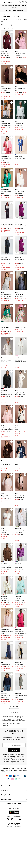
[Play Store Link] (14, 812)
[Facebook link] (16, 819)
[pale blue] (15, 594)
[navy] (3, 561)
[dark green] (17, 561)
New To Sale (6, 19)
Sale (6, 14)
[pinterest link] (12, 819)
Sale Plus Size (17, 19)
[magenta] (15, 561)
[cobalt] (15, 154)
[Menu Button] (2, 2)
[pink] (17, 355)
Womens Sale (11, 14)
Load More (14, 712)
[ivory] (15, 187)
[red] (3, 388)
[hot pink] (15, 627)
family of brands (7, 758)
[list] (14, 6)
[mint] (17, 526)
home (2, 14)
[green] (2, 187)
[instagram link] (8, 819)
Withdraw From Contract (14, 803)
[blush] (2, 627)
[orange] (3, 594)
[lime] (5, 594)
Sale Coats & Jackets (20, 14)
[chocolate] (18, 526)
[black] (2, 388)
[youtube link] (20, 819)
